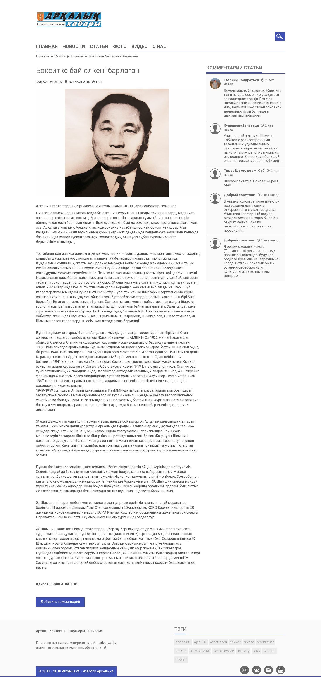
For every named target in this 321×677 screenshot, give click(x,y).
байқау (235, 642)
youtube (280, 670)
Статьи (99, 46)
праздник (183, 642)
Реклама (95, 631)
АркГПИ (200, 642)
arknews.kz (108, 643)
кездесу (243, 651)
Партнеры (77, 631)
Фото (120, 46)
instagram (268, 670)
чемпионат (265, 642)
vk (256, 670)
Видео (139, 46)
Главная (47, 46)
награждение (200, 651)
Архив (41, 631)
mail (244, 670)
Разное (77, 56)
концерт (270, 651)
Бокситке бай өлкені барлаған (88, 70)
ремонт (181, 660)
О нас (159, 46)
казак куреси (224, 651)
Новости (73, 46)
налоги (181, 651)
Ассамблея (218, 642)
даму (256, 651)
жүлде (249, 642)
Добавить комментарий (60, 602)
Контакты (57, 631)
